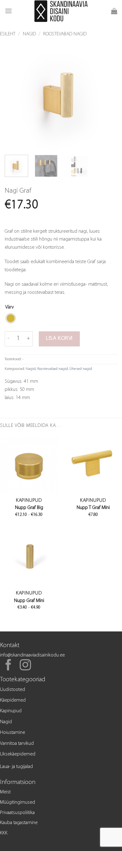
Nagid (29, 34)
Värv (9, 307)
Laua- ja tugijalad (16, 766)
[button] (8, 10)
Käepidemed (13, 700)
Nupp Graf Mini (29, 600)
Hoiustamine (12, 732)
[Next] (107, 93)
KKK (4, 833)
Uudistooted (12, 689)
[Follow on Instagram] (25, 666)
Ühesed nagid (80, 369)
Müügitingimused (17, 802)
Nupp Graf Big (29, 507)
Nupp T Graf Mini (93, 507)
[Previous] (14, 93)
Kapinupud (11, 710)
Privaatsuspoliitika (17, 812)
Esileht (7, 34)
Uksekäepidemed (17, 754)
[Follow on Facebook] (8, 666)
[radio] (10, 318)
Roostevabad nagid (65, 34)
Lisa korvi (59, 338)
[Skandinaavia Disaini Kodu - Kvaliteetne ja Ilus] (61, 11)
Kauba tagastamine (19, 822)
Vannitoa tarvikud (17, 743)
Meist (5, 792)
